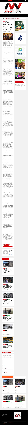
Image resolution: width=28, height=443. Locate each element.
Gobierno (9, 244)
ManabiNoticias (5, 289)
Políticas (3, 418)
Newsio (12, 422)
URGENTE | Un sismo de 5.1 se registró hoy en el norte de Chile (8, 332)
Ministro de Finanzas (5, 246)
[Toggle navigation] (14, 15)
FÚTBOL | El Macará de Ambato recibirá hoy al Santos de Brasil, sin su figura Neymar (8, 346)
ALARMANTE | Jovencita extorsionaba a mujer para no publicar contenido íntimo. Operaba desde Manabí (7, 318)
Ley (8, 245)
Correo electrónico (5, 368)
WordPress (10, 422)
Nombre (4, 365)
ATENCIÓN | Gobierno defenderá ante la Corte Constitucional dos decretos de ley (12, 18)
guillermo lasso (5, 245)
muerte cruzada (10, 246)
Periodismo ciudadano (4, 414)
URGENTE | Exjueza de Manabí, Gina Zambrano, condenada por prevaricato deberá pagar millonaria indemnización (7, 302)
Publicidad (3, 415)
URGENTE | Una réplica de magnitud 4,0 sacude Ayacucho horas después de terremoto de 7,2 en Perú (8, 271)
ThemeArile (4, 423)
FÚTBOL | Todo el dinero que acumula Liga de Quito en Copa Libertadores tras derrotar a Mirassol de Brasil (7, 287)
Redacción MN (5, 31)
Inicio (3, 18)
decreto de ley (5, 244)
